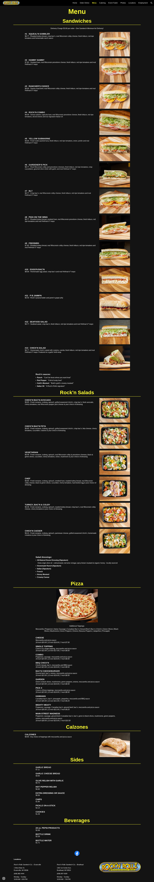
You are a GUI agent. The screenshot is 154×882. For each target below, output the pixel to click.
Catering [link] (102, 3)
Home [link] (75, 3)
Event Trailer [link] (113, 3)
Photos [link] (123, 3)
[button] (151, 2)
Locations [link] (132, 3)
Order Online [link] (84, 3)
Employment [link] (143, 3)
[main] (77, 12)
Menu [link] (94, 3)
